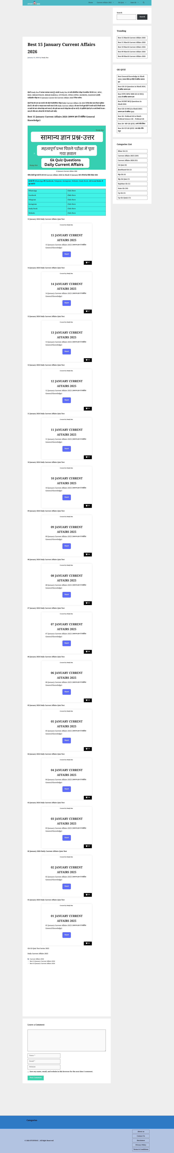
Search (119, 13)
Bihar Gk (121, 151)
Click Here (72, 191)
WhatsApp (39, 181)
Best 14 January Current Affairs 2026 (42, 961)
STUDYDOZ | (34, 1141)
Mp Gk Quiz (122, 179)
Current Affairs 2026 (37, 959)
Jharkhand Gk (123, 170)
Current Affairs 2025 (104, 3)
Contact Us (141, 1136)
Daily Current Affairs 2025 (38, 954)
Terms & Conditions (140, 1149)
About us (141, 1132)
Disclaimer (141, 1141)
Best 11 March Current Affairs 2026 (132, 42)
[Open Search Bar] (143, 3)
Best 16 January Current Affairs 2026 (42, 964)
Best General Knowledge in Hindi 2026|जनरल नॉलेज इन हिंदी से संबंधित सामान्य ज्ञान (131, 79)
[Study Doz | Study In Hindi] (34, 3)
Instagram (67, 181)
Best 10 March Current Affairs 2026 (132, 47)
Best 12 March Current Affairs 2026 (132, 38)
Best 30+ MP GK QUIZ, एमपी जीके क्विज (131, 124)
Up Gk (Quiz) (123, 198)
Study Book (83, 181)
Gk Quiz (121, 3)
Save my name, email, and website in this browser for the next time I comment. (61, 1072)
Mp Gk (120, 174)
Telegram (58, 181)
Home (91, 3)
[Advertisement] (67, 22)
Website (75, 181)
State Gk (133, 3)
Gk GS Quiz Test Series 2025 (38, 948)
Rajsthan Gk (122, 184)
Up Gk (120, 193)
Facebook (32, 195)
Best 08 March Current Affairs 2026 (132, 56)
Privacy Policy (141, 1145)
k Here (73, 195)
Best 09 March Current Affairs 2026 (132, 52)
